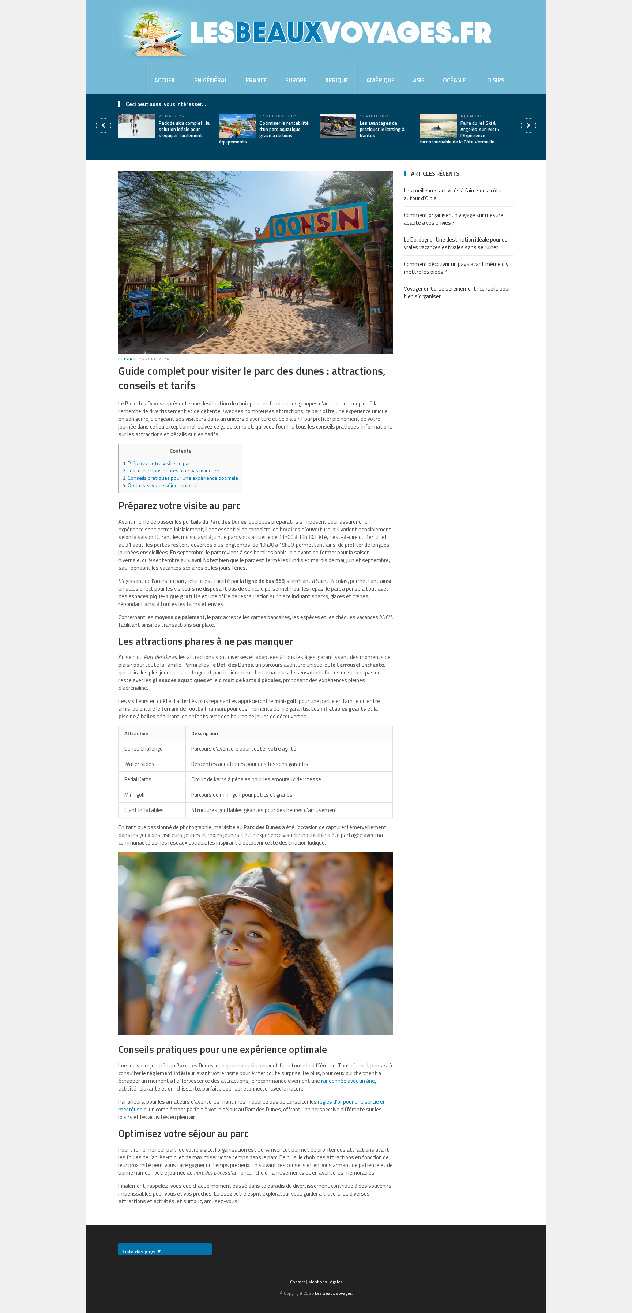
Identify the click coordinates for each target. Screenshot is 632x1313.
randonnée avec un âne (348, 1081)
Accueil (165, 80)
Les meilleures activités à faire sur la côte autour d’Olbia (452, 194)
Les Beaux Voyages (333, 1293)
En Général (210, 80)
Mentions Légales (325, 1281)
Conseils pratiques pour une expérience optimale (180, 478)
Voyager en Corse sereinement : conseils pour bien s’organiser (457, 292)
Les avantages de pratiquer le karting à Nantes (382, 129)
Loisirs (494, 80)
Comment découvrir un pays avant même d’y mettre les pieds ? (456, 268)
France (256, 80)
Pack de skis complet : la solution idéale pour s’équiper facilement (184, 129)
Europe (296, 80)
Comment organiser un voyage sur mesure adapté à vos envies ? (453, 219)
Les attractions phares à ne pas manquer (171, 471)
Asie (419, 80)
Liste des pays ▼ (142, 1251)
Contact (297, 1281)
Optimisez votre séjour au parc (160, 485)
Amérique (380, 80)
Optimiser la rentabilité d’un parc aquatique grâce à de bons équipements (264, 132)
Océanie (454, 80)
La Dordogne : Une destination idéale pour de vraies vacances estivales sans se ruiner (456, 243)
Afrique (336, 80)
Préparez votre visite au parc (157, 463)
